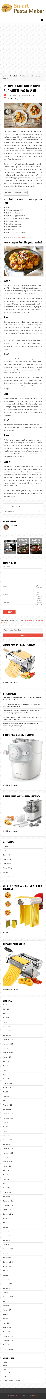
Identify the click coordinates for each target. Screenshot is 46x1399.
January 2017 (7, 1332)
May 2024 (6, 1096)
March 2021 (6, 1231)
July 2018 (6, 1301)
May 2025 (6, 1070)
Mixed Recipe (14, 76)
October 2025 (7, 1048)
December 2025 (8, 1040)
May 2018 (6, 1306)
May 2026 (6, 1018)
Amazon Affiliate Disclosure (11, 1380)
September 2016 (8, 1349)
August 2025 (7, 1057)
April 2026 (6, 1022)
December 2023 (8, 1114)
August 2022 (7, 1166)
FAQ (4, 1369)
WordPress (36, 1395)
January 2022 (7, 1197)
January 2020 (7, 1258)
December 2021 (8, 1201)
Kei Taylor (13, 96)
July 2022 (6, 1170)
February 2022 (7, 1192)
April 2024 (6, 1101)
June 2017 (6, 1314)
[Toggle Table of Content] (24, 192)
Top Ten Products (8, 877)
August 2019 (7, 1266)
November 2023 (8, 1118)
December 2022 (8, 1149)
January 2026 (7, 1035)
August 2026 (7, 1005)
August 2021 (7, 1218)
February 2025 (7, 1083)
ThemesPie (16, 1395)
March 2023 (6, 1135)
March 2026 (6, 1026)
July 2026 (6, 1009)
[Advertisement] (23, 47)
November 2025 (8, 1044)
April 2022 (6, 1183)
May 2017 (6, 1319)
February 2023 (7, 1140)
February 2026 (7, 1031)
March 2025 (6, 1079)
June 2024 (6, 1092)
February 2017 (7, 1327)
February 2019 (7, 1284)
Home (7, 76)
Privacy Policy (7, 1373)
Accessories (6, 846)
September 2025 (8, 1053)
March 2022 (6, 1188)
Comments (7, 567)
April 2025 (6, 1074)
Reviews (5, 872)
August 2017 (7, 1310)
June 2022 (6, 1175)
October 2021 (7, 1210)
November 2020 (8, 1249)
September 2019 (8, 1262)
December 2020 (8, 1245)
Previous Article (14, 506)
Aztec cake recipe (20, 237)
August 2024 (7, 1088)
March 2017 (6, 1323)
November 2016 (8, 1340)
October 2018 (7, 1292)
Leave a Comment (30, 99)
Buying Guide (7, 855)
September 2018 (8, 1297)
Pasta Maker (6, 864)
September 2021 (8, 1214)
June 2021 (6, 1227)
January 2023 (7, 1144)
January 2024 (7, 1109)
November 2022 (8, 1153)
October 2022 (7, 1157)
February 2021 (7, 1236)
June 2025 (6, 1066)
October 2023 (7, 1122)
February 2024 (7, 1105)
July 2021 (6, 1223)
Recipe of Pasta (7, 868)
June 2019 (6, 1275)
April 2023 (6, 1131)
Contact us (6, 1376)
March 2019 (6, 1279)
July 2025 (6, 1061)
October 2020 (7, 1253)
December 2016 (8, 1336)
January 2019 (7, 1288)
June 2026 (6, 1013)
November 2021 (8, 1205)
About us (6, 1366)
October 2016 (7, 1345)
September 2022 (8, 1162)
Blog (4, 851)
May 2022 (6, 1179)
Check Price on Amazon (10, 682)
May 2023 (6, 1127)
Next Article (9, 512)
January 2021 (7, 1240)
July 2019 (6, 1271)
